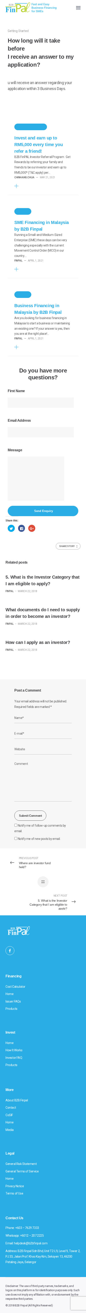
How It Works (14, 1050)
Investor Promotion (30, 127)
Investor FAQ (14, 1057)
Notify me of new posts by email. (39, 839)
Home (9, 994)
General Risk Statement (21, 1164)
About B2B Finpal (17, 1100)
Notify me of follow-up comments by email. (40, 828)
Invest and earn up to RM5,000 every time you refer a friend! (38, 144)
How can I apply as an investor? (38, 642)
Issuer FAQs (13, 1001)
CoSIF (9, 1115)
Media (10, 1130)
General (23, 211)
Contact (11, 1107)
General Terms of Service (22, 1171)
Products (11, 1008)
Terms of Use (14, 1193)
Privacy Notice (15, 1186)
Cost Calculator (15, 986)
